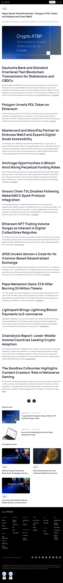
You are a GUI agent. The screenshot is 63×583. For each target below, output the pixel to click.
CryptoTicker (19, 245)
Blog (45, 531)
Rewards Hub (57, 520)
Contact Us (15, 524)
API (13, 527)
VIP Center (57, 527)
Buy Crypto (36, 520)
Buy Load (46, 520)
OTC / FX (25, 533)
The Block (35, 215)
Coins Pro (25, 535)
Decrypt (53, 121)
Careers (4, 523)
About (3, 520)
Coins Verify (15, 533)
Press (3, 525)
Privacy (4, 541)
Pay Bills (46, 523)
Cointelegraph (30, 359)
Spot (34, 527)
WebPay (25, 524)
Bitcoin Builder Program (56, 537)
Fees (13, 530)
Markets (35, 530)
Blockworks (44, 326)
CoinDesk (55, 95)
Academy (46, 533)
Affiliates (56, 533)
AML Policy (5, 543)
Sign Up (52, 2)
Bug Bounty (5, 528)
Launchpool (57, 530)
